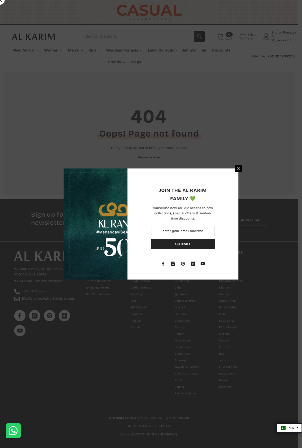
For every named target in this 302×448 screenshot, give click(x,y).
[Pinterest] (206, 264)
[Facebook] (187, 264)
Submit (206, 244)
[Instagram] (196, 264)
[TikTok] (216, 264)
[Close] (261, 168)
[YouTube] (226, 264)
